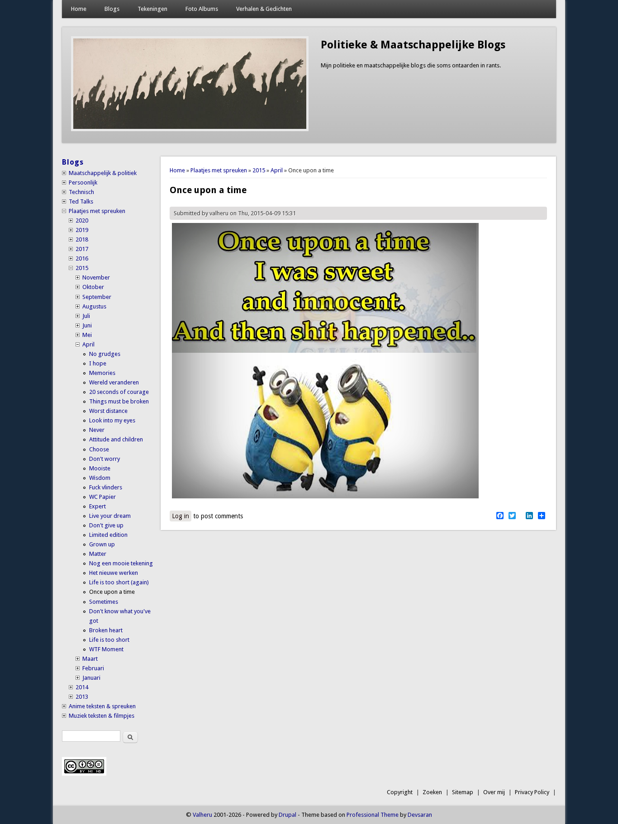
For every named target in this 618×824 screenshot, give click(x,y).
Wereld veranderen (114, 382)
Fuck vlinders (105, 487)
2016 (82, 258)
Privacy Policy (532, 792)
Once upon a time (112, 591)
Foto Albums (201, 8)
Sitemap (462, 792)
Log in (180, 516)
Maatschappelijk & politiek (103, 173)
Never (97, 429)
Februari (93, 668)
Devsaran (420, 814)
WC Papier (102, 496)
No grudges (104, 353)
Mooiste (99, 468)
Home (78, 8)
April (277, 170)
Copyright (400, 792)
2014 (82, 687)
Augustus (94, 306)
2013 (82, 696)
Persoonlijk (83, 182)
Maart (90, 658)
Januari (91, 677)
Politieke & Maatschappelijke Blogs (413, 44)
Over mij (494, 792)
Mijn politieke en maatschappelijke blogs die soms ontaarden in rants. (411, 65)
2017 (82, 249)
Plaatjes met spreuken (218, 170)
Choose (99, 449)
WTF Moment (106, 649)
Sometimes (103, 601)
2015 (258, 170)
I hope (97, 363)
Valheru (202, 814)
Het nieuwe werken (113, 572)
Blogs (112, 8)
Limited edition (108, 534)
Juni (87, 325)
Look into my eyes (112, 420)
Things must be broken (119, 401)
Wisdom (99, 477)
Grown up (102, 544)
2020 (82, 220)
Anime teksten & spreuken (102, 706)
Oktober (93, 287)
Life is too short (109, 639)
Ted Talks (81, 201)
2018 (82, 239)
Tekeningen (152, 8)
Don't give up (106, 525)
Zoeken (432, 792)
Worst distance (108, 410)
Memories (102, 372)
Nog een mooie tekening (121, 563)
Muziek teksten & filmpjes (101, 715)
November (96, 277)
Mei (87, 334)
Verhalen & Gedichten (264, 8)
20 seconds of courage (119, 391)
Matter (97, 553)
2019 (82, 230)
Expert (97, 506)
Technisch (81, 192)
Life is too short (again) (119, 582)
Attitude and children (116, 439)
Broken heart (106, 630)
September (96, 297)
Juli (86, 316)
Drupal (287, 814)
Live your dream (110, 515)
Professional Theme (373, 814)
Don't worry (104, 458)
